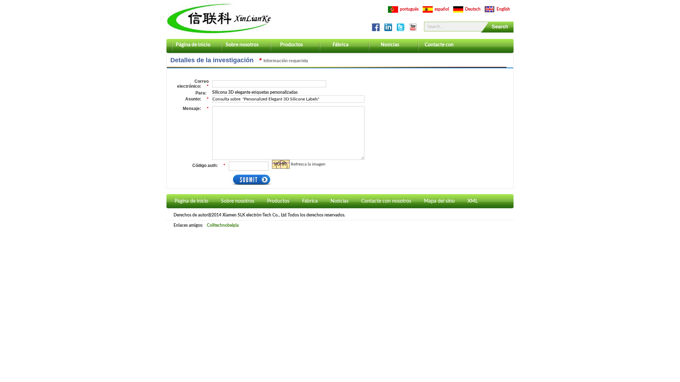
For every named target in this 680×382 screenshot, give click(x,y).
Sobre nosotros (242, 44)
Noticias (390, 44)
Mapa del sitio (439, 201)
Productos (291, 44)
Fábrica (340, 44)
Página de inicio (193, 44)
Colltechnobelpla (223, 225)
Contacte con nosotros (439, 47)
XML (473, 201)
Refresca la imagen (308, 164)
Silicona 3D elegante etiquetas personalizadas (255, 92)
